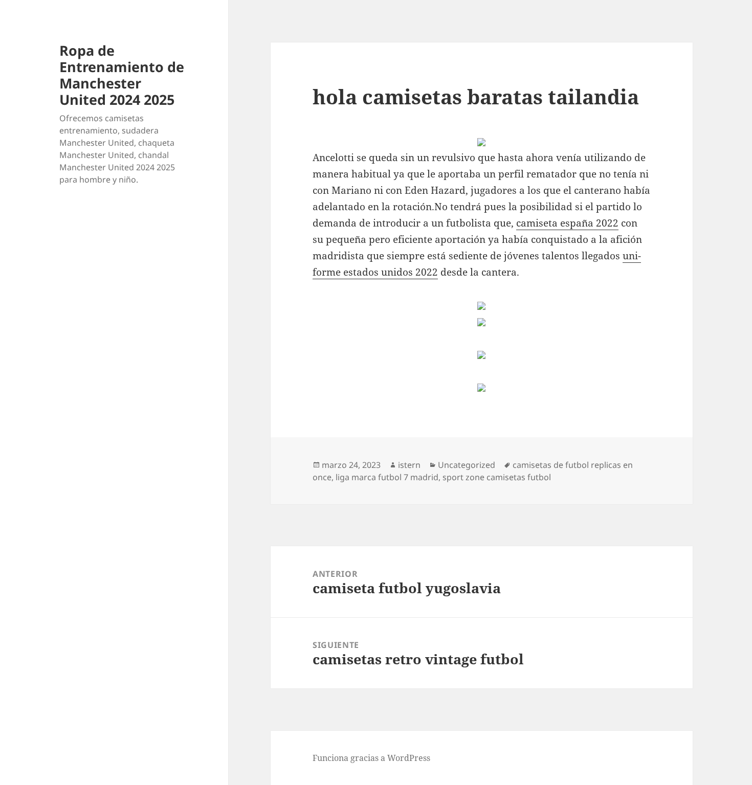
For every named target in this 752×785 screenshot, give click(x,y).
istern (409, 464)
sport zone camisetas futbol (497, 477)
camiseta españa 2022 (567, 223)
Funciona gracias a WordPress (371, 758)
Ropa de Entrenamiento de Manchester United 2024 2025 (121, 75)
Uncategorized (466, 464)
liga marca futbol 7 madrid (387, 477)
